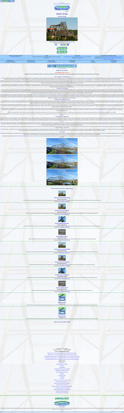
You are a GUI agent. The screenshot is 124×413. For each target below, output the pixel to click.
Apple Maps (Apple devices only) (62, 372)
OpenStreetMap (62, 367)
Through (80, 56)
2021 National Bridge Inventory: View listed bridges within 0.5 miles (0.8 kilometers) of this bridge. (62, 359)
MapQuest (62, 373)
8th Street (12, 56)
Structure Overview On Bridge (62, 210)
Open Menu (1, 1)
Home (58, 398)
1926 (95, 56)
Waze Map (62, 378)
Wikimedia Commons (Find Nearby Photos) (62, 383)
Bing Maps (62, 365)
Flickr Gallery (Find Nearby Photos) (62, 381)
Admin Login (62, 410)
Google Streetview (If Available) (62, 364)
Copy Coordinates (67, 349)
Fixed (85, 56)
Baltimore (77, 56)
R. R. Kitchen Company (88, 78)
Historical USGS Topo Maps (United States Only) (62, 389)
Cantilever (67, 56)
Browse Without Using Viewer (64, 201)
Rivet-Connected (72, 56)
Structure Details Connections (62, 223)
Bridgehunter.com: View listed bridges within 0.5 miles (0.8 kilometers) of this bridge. (62, 353)
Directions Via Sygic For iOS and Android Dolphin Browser (62, 386)
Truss (83, 56)
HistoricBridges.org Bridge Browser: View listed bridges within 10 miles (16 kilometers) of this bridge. (62, 357)
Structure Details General (62, 236)
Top (65, 398)
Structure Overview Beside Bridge (62, 197)
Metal (65, 56)
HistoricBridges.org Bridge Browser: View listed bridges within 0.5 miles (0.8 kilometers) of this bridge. (62, 356)
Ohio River (18, 56)
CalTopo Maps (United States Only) (62, 392)
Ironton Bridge (97, 109)
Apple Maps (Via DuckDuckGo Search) (62, 370)
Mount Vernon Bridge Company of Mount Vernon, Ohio (113, 56)
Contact (63, 406)
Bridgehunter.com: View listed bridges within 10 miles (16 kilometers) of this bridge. (62, 354)
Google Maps (62, 362)
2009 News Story (62, 302)
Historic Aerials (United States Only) (62, 391)
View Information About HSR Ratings (62, 68)
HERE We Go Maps (62, 375)
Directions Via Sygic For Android (62, 384)
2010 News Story (62, 316)
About (60, 406)
